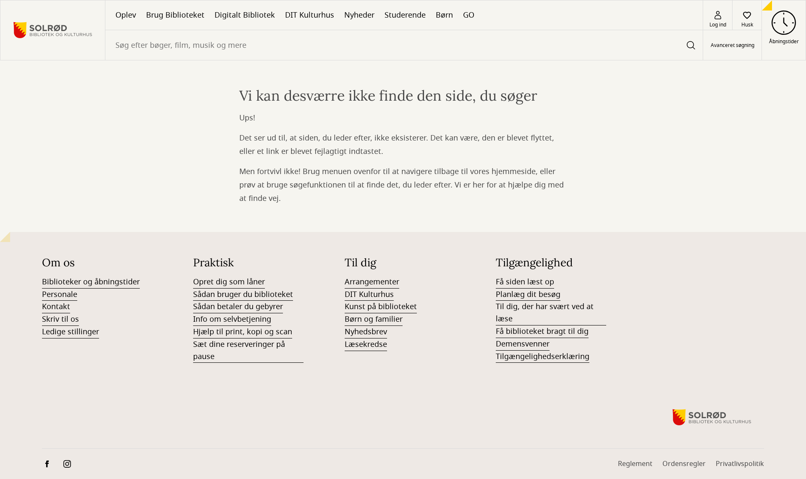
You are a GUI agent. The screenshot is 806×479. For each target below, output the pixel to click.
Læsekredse (366, 344)
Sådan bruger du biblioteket (243, 294)
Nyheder (359, 15)
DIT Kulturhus (309, 15)
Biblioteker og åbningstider (91, 281)
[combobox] (404, 45)
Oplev (125, 15)
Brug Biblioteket (175, 15)
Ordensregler (684, 464)
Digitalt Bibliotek (245, 15)
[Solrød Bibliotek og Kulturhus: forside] (52, 30)
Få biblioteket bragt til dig (542, 331)
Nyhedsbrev (366, 331)
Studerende (405, 15)
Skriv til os (60, 319)
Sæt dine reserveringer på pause (239, 350)
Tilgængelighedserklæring (542, 356)
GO (468, 15)
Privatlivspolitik (740, 464)
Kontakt (56, 306)
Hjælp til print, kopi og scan (242, 331)
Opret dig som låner (229, 281)
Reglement (635, 464)
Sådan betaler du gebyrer (238, 306)
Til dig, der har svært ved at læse (545, 312)
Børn (444, 15)
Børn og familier (374, 319)
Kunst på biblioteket (381, 306)
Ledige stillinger (70, 331)
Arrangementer (372, 281)
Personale (59, 294)
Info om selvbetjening (232, 319)
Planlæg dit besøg (528, 294)
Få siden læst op (525, 281)
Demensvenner (523, 343)
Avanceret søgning (732, 45)
